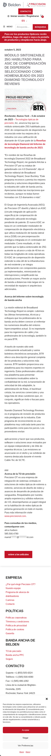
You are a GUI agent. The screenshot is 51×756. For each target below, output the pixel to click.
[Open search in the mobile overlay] (32, 27)
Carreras (10, 600)
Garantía (10, 633)
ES (23, 21)
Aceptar (25, 730)
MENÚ (9, 26)
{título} (21, 752)
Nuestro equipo (13, 588)
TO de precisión (13, 651)
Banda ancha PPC (15, 655)
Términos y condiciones (17, 621)
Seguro (9, 659)
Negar (25, 738)
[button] (46, 698)
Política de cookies (15, 629)
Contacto (10, 604)
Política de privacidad (16, 625)
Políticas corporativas (16, 617)
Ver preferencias (25, 745)
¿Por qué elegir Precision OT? (20, 584)
